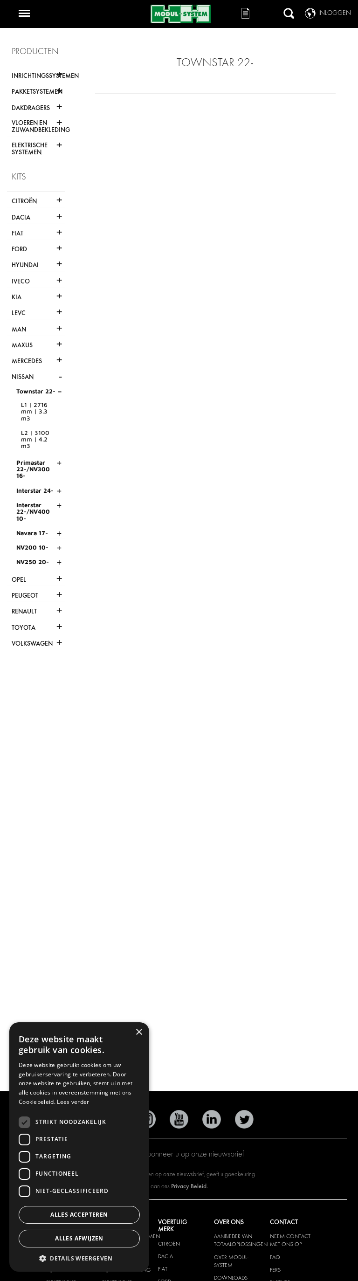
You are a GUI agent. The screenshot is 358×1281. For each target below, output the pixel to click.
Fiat (162, 1269)
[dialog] (79, 1147)
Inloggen (334, 13)
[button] (79, 1257)
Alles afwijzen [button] (79, 1238)
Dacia (165, 1256)
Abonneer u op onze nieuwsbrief (193, 1154)
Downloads (231, 1277)
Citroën (169, 1243)
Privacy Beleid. (189, 1186)
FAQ (275, 1257)
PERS (275, 1270)
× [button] (138, 1032)
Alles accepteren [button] (79, 1215)
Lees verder (73, 1102)
